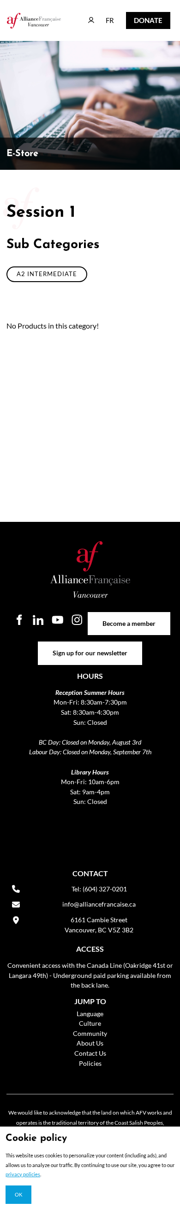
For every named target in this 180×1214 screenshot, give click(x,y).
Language (90, 1013)
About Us (90, 1043)
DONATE (141, 18)
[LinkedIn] (38, 620)
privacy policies (23, 1174)
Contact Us (90, 1053)
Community (90, 1033)
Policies (90, 1063)
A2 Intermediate (47, 273)
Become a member (129, 617)
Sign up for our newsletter (90, 646)
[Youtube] (57, 620)
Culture (90, 1023)
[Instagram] (77, 620)
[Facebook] (19, 620)
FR (103, 16)
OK (18, 1194)
